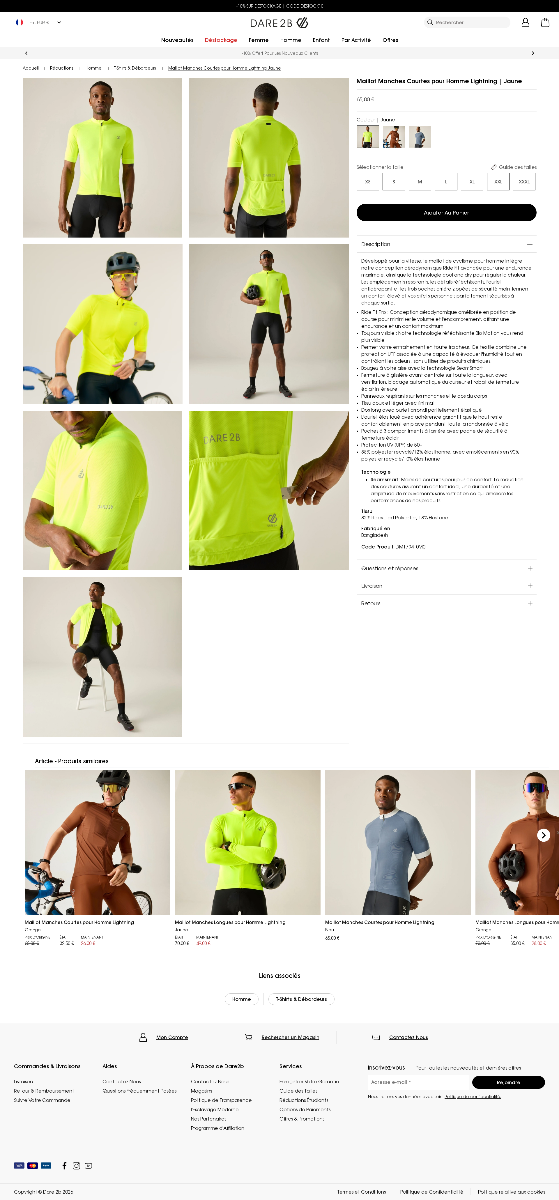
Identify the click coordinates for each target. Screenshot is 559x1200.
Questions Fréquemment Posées (139, 1091)
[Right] (543, 835)
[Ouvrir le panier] (545, 22)
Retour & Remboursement (44, 1091)
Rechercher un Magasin (290, 1037)
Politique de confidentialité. (473, 1096)
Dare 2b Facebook (64, 1165)
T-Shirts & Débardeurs (301, 999)
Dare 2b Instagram (76, 1165)
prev (26, 53)
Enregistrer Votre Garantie (309, 1081)
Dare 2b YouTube (88, 1165)
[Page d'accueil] (279, 21)
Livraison (371, 586)
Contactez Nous (408, 1037)
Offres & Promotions (302, 1119)
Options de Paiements (305, 1109)
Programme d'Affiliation (217, 1128)
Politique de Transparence (221, 1100)
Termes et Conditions (361, 1192)
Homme (290, 40)
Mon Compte (172, 1037)
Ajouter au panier (446, 212)
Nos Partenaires (208, 1119)
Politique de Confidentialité (432, 1192)
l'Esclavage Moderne (215, 1109)
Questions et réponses (389, 568)
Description (375, 244)
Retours (371, 603)
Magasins (201, 1091)
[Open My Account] (525, 22)
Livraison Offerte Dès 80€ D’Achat (279, 53)
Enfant (321, 40)
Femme (259, 40)
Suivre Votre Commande (42, 1100)
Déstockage (221, 40)
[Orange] (394, 136)
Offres (390, 40)
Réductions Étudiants (304, 1100)
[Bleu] (420, 136)
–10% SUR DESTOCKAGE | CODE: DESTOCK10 (279, 5)
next (533, 53)
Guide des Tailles (298, 1091)
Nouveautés (177, 40)
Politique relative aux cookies (511, 1192)
